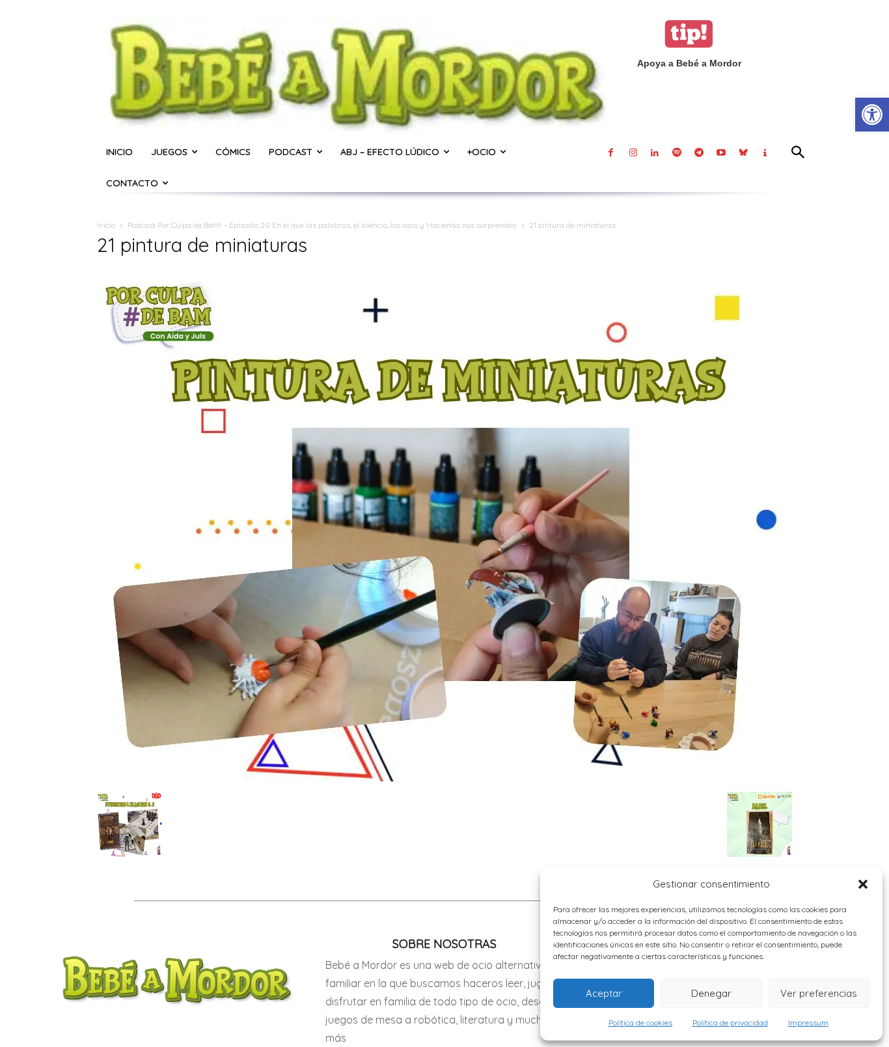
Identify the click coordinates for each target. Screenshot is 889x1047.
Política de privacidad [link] (730, 1022)
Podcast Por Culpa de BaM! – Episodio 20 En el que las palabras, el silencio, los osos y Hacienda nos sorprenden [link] (322, 225)
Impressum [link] (808, 1022)
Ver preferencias (818, 993)
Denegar (711, 993)
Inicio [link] (106, 225)
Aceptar (604, 993)
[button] (862, 884)
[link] (872, 115)
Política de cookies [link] (640, 1022)
